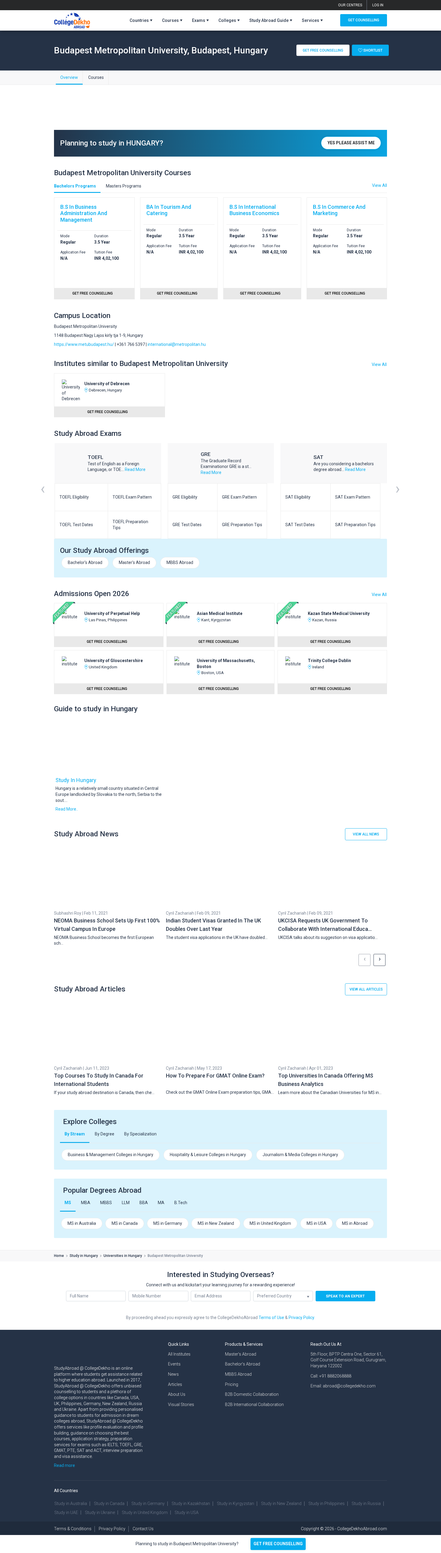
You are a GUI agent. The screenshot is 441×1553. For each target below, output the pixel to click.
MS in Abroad (355, 1223)
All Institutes (179, 1354)
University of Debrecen (107, 383)
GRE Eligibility (184, 497)
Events (174, 1364)
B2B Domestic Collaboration (252, 1394)
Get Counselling (363, 20)
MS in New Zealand (216, 1223)
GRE (206, 454)
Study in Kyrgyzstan (235, 1503)
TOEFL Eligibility (74, 497)
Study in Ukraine (100, 1512)
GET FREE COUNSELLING (278, 1543)
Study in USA (187, 1512)
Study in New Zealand (281, 1503)
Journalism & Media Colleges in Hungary (300, 1154)
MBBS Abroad (179, 562)
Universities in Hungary (123, 1256)
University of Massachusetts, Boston (226, 663)
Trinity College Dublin (329, 660)
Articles (175, 1384)
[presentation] (42, 497)
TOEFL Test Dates (76, 524)
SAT (318, 457)
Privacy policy (112, 1528)
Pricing (231, 1384)
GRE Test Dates (187, 524)
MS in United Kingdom (270, 1223)
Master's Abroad (134, 562)
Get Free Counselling (323, 50)
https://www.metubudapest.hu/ (84, 344)
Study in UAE (66, 1512)
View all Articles (366, 989)
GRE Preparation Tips (242, 524)
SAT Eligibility (297, 497)
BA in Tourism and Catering (168, 210)
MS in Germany (167, 1223)
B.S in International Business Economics (254, 210)
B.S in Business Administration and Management (83, 213)
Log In (377, 5)
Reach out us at (325, 1344)
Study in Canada (109, 1503)
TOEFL (95, 457)
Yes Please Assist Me (351, 142)
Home (59, 1256)
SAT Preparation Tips (355, 524)
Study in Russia (366, 1503)
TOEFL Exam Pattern (132, 497)
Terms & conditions (73, 1528)
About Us (176, 1394)
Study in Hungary (76, 780)
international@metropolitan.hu (177, 344)
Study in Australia (70, 1503)
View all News (366, 834)
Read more (64, 1465)
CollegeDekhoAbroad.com (362, 1528)
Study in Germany (148, 1503)
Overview (69, 77)
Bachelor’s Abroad (242, 1364)
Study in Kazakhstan (191, 1503)
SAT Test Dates (300, 524)
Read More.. (67, 809)
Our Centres (350, 5)
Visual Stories (181, 1404)
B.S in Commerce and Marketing (339, 210)
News (173, 1374)
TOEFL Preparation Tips (130, 524)
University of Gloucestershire (113, 660)
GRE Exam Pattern (239, 497)
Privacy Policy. (302, 1317)
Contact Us (143, 1528)
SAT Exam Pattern (352, 497)
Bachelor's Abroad (85, 562)
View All (379, 364)
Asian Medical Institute (219, 613)
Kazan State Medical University (339, 613)
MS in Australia (82, 1223)
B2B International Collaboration (254, 1404)
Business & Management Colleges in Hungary (110, 1154)
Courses (96, 77)
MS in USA (316, 1223)
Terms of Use (271, 1317)
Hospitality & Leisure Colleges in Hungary (208, 1154)
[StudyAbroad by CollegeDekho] (72, 19)
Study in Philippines (326, 1503)
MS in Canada (125, 1223)
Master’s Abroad (240, 1354)
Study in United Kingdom (145, 1512)
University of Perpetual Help (112, 613)
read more (135, 469)
